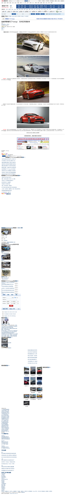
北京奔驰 (3, 463)
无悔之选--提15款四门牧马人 (6, 177)
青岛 (20, 9)
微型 (5, 11)
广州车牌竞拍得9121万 (5, 413)
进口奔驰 (3, 453)
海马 (10, 466)
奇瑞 (2, 466)
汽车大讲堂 (3, 326)
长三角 (3, 448)
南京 (47, 9)
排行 (22, 227)
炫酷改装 (9, 347)
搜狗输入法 (7, 491)
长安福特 (9, 460)
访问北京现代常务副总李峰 (8, 327)
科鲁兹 (4, 437)
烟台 (22, 9)
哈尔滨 (45, 9)
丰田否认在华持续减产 (5, 411)
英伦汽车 (4, 468)
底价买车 (61, 18)
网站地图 (8, 472)
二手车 (45, 7)
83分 (19, 227)
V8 (19, 129)
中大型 (30, 11)
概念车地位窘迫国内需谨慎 (32, 357)
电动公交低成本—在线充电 (32, 355)
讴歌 (9, 453)
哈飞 (10, 468)
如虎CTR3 (39, 399)
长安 (10, 331)
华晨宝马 (6, 460)
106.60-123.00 (6, 261)
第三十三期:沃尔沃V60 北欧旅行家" (11, 330)
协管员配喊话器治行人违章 (32, 353)
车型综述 (38, 18)
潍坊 (27, 9)
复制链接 (3, 27)
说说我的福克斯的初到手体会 (7, 190)
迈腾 (6, 436)
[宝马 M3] (5, 257)
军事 (8, 2)
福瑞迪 (3, 436)
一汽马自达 (7, 461)
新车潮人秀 (3, 330)
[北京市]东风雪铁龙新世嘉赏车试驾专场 (7, 290)
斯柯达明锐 (33, 392)
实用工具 (3, 472)
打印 (2, 28)
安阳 (5, 441)
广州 (5, 444)
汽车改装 (3, 489)
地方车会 (3, 440)
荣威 (4, 470)
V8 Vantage (10, 227)
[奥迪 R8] (5, 248)
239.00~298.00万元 (10, 242)
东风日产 (12, 460)
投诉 (54, 7)
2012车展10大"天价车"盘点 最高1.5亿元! (8, 160)
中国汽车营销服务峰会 (5, 427)
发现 (10, 79)
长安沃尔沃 (11, 457)
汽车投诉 (3, 474)
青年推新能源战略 (4, 423)
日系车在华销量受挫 (4, 424)
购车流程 (3, 486)
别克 (2, 437)
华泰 (5, 466)
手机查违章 (3, 473)
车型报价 (3, 481)
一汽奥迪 (10, 461)
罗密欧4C (39, 375)
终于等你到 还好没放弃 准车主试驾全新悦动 (9, 187)
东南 (11, 470)
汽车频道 (10, 16)
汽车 (25, 2)
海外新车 (26, 16)
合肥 (50, 9)
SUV (48, 11)
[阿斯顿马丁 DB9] (5, 273)
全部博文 (50, 491)
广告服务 (18, 491)
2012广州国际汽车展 (4, 420)
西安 (39, 9)
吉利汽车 (15, 331)
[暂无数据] (5, 240)
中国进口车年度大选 (4, 419)
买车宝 (41, 7)
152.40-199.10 (6, 269)
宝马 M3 (2, 260)
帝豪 (2, 468)
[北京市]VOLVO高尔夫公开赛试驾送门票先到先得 (8, 282)
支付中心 (11, 491)
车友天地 (8, 448)
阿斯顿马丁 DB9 (4, 276)
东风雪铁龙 (15, 457)
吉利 (4, 466)
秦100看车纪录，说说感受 (6, 182)
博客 (51, 2)
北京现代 (13, 461)
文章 (54, 18)
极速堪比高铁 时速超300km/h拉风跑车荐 (9, 167)
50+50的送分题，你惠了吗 (6, 192)
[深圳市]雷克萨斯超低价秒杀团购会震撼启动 (7, 292)
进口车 (45, 5)
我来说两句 (5, 24)
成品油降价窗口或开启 (5, 412)
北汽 (8, 331)
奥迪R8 (39, 392)
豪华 (36, 11)
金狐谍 (8, 336)
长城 (2, 470)
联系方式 (26, 491)
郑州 (37, 9)
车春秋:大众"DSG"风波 (5, 324)
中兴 (7, 470)
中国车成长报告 (7, 329)
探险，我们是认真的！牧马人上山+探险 (8, 178)
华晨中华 (8, 468)
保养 (51, 7)
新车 (19, 5)
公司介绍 (39, 491)
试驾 (25, 5)
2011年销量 (16, 333)
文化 (46, 2)
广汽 (13, 470)
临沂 (24, 9)
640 (5, 235)
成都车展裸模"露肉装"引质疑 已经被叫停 (9, 162)
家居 (30, 2)
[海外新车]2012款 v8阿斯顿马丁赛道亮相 (9, 170)
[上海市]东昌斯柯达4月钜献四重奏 (7, 286)
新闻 (5, 2)
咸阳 (2, 441)
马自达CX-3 (27, 385)
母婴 (36, 2)
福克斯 (7, 437)
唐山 (12, 9)
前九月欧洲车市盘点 (4, 421)
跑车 (54, 11)
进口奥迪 (6, 453)
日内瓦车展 (36, 130)
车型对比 (31, 7)
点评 (51, 18)
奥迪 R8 (2, 251)
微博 (62, 5)
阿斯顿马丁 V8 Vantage (10, 18)
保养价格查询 (3, 477)
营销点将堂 (15, 336)
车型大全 (31, 5)
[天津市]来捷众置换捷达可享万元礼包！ (7, 284)
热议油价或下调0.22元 (5, 431)
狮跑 (5, 436)
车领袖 (2, 327)
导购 (22, 5)
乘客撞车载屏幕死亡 (4, 430)
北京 (4, 441)
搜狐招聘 (14, 491)
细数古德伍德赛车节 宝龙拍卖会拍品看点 (9, 165)
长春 (42, 9)
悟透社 (5, 336)
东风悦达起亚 (4, 455)
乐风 (9, 437)
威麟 (13, 466)
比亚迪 (12, 331)
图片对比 (6, 479)
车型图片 (3, 482)
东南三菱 (3, 460)
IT (23, 2)
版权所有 (23, 492)
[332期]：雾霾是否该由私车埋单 (11, 328)
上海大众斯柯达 (9, 455)
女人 (33, 2)
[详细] (16, 325)
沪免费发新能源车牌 (4, 422)
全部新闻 (46, 491)
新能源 (60, 11)
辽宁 (2, 444)
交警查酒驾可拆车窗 (4, 425)
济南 (17, 9)
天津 (7, 9)
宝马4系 (26, 406)
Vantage (12, 78)
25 (5, 237)
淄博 (29, 9)
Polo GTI (26, 375)
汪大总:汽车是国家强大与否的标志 (11, 326)
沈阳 (32, 9)
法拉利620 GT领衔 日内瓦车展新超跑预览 (9, 172)
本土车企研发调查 (4, 331)
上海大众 (6, 463)
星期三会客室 (3, 328)
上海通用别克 (14, 455)
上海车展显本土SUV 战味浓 (32, 361)
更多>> (23, 157)
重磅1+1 (2, 329)
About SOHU (35, 491)
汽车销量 (3, 333)
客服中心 (22, 491)
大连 (34, 9)
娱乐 (15, 2)
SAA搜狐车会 (4, 433)
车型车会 (3, 435)
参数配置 (44, 18)
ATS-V (33, 385)
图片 (38, 5)
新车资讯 (19, 16)
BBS (49, 2)
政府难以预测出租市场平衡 (32, 350)
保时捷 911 (3, 268)
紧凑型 (17, 11)
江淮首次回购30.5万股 (5, 410)
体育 (10, 2)
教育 (38, 2)
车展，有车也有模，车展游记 (7, 185)
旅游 (44, 2)
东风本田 (3, 461)
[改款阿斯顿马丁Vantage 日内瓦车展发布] (33, 54)
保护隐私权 (30, 491)
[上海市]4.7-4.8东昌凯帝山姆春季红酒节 (7, 288)
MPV (42, 11)
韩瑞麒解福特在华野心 (5, 418)
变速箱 (5, 130)
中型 (23, 11)
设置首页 (3, 491)
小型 (11, 11)
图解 (49, 18)
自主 (2, 465)
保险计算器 (3, 485)
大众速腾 (26, 399)
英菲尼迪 (11, 453)
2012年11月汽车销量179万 (9, 333)
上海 (4, 444)
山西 (7, 441)
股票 (21, 2)
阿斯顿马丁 (40, 78)
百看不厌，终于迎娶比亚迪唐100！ (8, 180)
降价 (22, 7)
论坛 (59, 5)
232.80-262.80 (6, 252)
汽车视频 (11, 336)
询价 (8, 243)
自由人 (5, 448)
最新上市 (22, 16)
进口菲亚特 (7, 457)
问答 (54, 5)
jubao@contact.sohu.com (14, 493)
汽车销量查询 (3, 483)
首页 (2, 2)
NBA (13, 2)
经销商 (41, 5)
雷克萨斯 (14, 453)
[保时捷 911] (5, 265)
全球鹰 (8, 466)
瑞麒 (11, 466)
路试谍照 (9, 342)
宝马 (8, 436)
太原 (15, 9)
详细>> (14, 242)
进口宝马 (3, 457)
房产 (28, 2)
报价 (35, 5)
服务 (59, 7)
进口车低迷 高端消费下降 (32, 359)
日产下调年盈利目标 (4, 414)
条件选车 (3, 480)
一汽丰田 (12, 463)
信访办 (2, 336)
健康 (41, 2)
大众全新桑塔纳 (33, 399)
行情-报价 (41, 18)
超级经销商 (3, 332)
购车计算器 (3, 484)
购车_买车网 (14, 16)
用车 (51, 5)
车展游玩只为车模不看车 (6, 183)
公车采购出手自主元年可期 (32, 363)
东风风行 (12, 468)
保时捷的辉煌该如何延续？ (10, 332)
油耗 (52, 18)
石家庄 (9, 9)
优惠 (35, 7)
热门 (2, 452)
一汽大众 (9, 463)
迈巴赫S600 (33, 375)
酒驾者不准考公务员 (4, 426)
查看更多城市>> (59, 9)
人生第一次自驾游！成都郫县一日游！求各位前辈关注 (11, 188)
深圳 (7, 444)
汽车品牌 (3, 450)
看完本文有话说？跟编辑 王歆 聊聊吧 (33, 132)
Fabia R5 (39, 385)
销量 (25, 7)
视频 (18, 2)
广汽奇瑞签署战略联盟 (5, 409)
